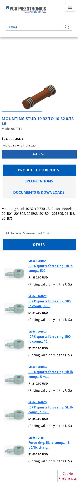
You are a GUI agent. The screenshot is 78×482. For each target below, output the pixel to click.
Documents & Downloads (38, 192)
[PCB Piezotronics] (26, 9)
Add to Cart (39, 154)
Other (39, 244)
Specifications (39, 181)
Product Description (39, 170)
